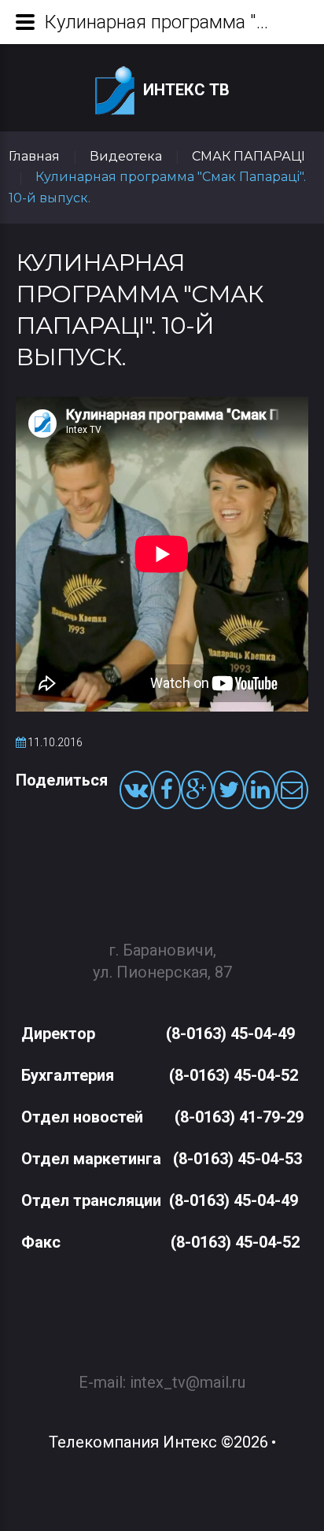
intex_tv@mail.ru (187, 1382)
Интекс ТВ (186, 89)
